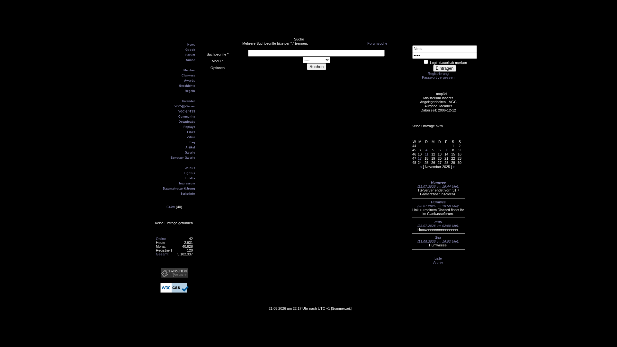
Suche (190, 60)
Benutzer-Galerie (183, 157)
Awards (189, 80)
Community (186, 116)
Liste (438, 258)
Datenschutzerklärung (179, 188)
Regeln (190, 91)
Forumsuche (377, 43)
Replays (189, 127)
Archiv (438, 262)
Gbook (190, 49)
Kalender (188, 101)
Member (189, 70)
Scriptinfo (188, 193)
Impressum (187, 183)
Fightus (189, 173)
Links (191, 132)
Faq (192, 142)
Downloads (187, 121)
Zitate (191, 137)
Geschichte (187, 85)
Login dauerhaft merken (448, 63)
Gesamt (162, 254)
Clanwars (188, 75)
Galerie (190, 152)
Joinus (190, 168)
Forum (190, 55)
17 (420, 158)
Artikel (190, 147)
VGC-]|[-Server (184, 106)
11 (426, 154)
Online (161, 239)
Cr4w (170, 207)
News (191, 44)
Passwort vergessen (438, 77)
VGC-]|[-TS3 (186, 111)
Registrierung (438, 74)
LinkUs (190, 178)
